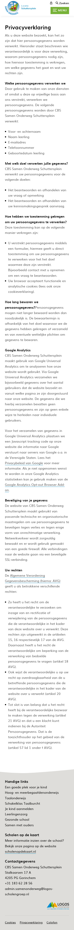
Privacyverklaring (31, 922)
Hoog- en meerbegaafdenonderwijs (32, 792)
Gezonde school (17, 819)
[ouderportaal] (51, 3)
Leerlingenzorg (16, 814)
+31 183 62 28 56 (18, 883)
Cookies (10, 922)
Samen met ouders (19, 824)
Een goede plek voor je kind (26, 787)
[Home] (21, 8)
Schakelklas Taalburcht (22, 803)
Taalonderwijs (15, 797)
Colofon (52, 922)
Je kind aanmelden (19, 808)
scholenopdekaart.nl (20, 851)
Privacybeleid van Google (24, 462)
